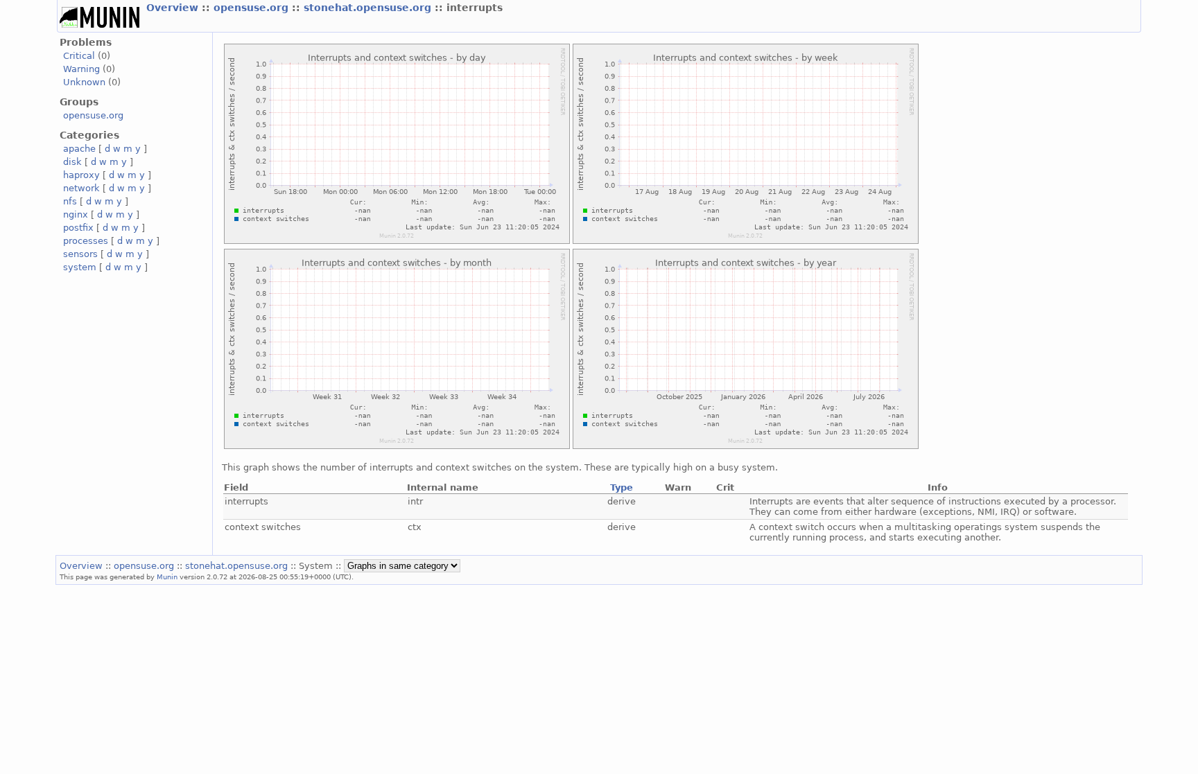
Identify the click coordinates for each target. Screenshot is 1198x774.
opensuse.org (253, 7)
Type (621, 487)
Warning (81, 69)
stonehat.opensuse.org (369, 7)
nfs (70, 201)
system (79, 267)
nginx (75, 214)
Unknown (84, 82)
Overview (174, 7)
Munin (167, 576)
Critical (79, 56)
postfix (78, 227)
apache (79, 148)
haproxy (81, 175)
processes (85, 241)
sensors (80, 254)
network (81, 188)
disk (72, 162)
